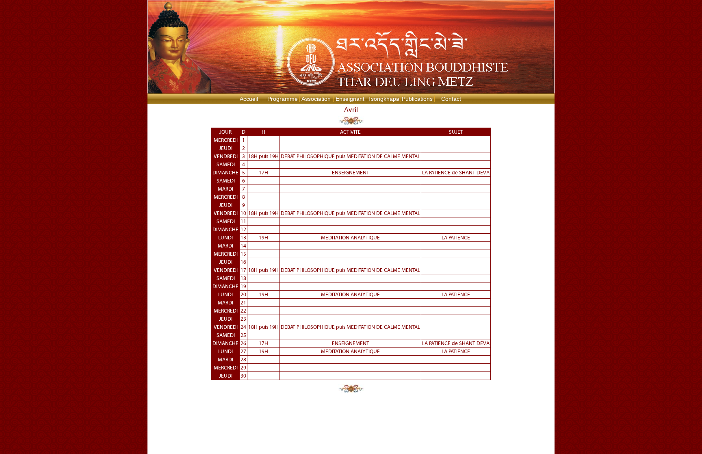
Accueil (249, 99)
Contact (451, 99)
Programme (282, 99)
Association (316, 99)
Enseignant (350, 99)
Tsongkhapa (383, 99)
